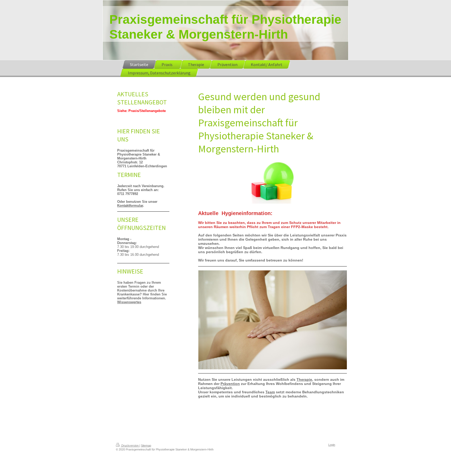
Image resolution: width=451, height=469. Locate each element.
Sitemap (146, 445)
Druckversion (130, 445)
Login (331, 444)
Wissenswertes (129, 302)
